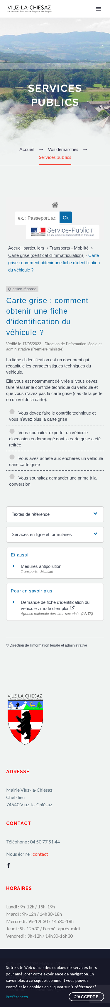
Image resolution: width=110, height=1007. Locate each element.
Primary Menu (98, 8)
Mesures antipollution (41, 566)
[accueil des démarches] (55, 204)
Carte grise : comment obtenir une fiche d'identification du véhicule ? (54, 262)
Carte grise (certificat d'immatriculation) (46, 255)
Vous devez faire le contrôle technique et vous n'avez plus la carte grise (52, 416)
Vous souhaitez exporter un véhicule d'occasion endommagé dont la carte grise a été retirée (55, 438)
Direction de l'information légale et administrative (48, 645)
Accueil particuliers (26, 247)
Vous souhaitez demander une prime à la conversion (53, 481)
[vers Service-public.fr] (62, 232)
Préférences (17, 996)
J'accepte (86, 996)
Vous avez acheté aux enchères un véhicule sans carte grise (56, 461)
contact (40, 854)
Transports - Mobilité (70, 247)
